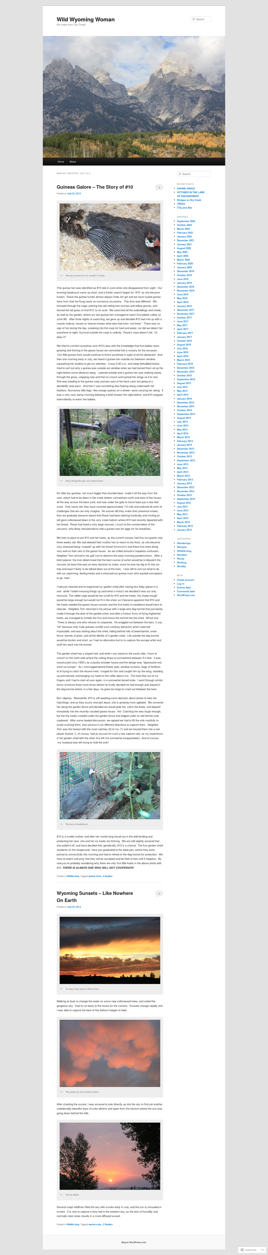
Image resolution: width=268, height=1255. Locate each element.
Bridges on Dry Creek (189, 200)
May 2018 (182, 298)
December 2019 (185, 271)
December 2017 (185, 310)
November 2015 (185, 371)
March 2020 (183, 259)
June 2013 (182, 464)
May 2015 (182, 390)
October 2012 (184, 495)
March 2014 (183, 437)
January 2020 (184, 267)
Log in (180, 583)
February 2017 (185, 333)
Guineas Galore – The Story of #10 (95, 186)
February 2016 (185, 363)
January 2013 (184, 483)
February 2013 (185, 479)
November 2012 (185, 491)
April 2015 (182, 394)
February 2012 (185, 526)
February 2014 (185, 441)
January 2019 (184, 283)
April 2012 (182, 518)
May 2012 (182, 514)
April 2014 (182, 433)
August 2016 (184, 344)
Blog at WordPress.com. (134, 1242)
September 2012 (186, 499)
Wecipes (182, 547)
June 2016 (182, 352)
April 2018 (182, 302)
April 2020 (182, 256)
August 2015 (184, 383)
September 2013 (186, 460)
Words (180, 558)
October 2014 (184, 410)
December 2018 (185, 286)
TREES (181, 203)
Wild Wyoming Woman (86, 19)
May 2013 (182, 468)
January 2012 (184, 529)
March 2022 (183, 228)
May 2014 (182, 429)
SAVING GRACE (186, 188)
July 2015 (182, 387)
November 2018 (185, 290)
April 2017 (182, 329)
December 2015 (185, 367)
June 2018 (182, 294)
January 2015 (184, 398)
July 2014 (182, 421)
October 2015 (184, 375)
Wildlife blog (73, 876)
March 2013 (183, 475)
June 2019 (182, 279)
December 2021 (185, 240)
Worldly (181, 566)
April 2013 (182, 472)
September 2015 (186, 379)
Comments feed (186, 591)
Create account (185, 579)
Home (61, 161)
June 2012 (182, 510)
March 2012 (183, 522)
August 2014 (184, 417)
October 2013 (184, 456)
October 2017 (184, 317)
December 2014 (185, 402)
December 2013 (185, 448)
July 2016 (182, 348)
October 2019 (184, 275)
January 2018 (184, 306)
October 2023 (184, 225)
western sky (95, 1224)
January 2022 (184, 236)
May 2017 (182, 325)
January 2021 (184, 244)
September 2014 (186, 414)
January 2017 (184, 337)
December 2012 (185, 487)
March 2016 (183, 360)
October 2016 (184, 340)
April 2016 (182, 356)
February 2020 (185, 263)
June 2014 (182, 425)
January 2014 (184, 445)
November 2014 (185, 406)
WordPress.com (186, 595)
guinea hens (95, 876)
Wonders (182, 554)
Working (182, 562)
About (73, 161)
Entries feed (184, 587)
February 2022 (185, 232)
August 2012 (184, 502)
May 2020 (182, 252)
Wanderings (184, 543)
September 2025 (186, 221)
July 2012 (182, 506)
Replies (107, 876)
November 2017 (185, 313)
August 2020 (184, 248)
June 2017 (182, 321)
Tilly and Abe (184, 207)
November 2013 (185, 452)
